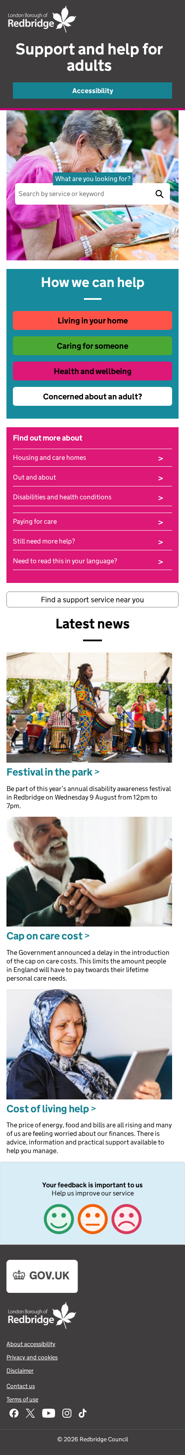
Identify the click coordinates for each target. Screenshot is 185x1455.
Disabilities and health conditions (88, 497)
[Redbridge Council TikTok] (82, 1414)
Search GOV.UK (159, 194)
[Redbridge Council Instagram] (66, 1414)
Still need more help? (88, 541)
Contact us (20, 1386)
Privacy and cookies (32, 1357)
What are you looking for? (92, 179)
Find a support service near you (92, 599)
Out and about (88, 477)
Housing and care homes (88, 457)
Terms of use (22, 1399)
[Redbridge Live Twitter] (30, 1414)
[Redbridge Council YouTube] (48, 1414)
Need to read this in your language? (88, 561)
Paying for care (88, 521)
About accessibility (31, 1344)
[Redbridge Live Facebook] (14, 1414)
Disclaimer (20, 1370)
